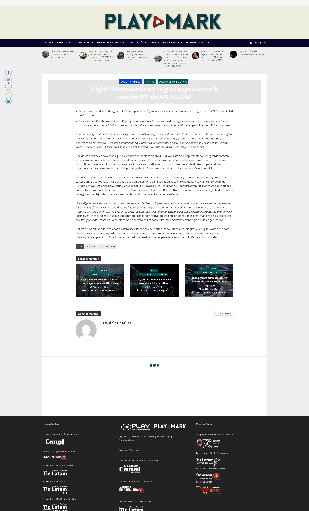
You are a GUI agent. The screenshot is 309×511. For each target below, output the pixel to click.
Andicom (91, 246)
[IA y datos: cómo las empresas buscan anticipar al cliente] (233, 54)
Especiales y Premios (109, 42)
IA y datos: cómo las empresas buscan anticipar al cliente (251, 54)
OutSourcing (82, 42)
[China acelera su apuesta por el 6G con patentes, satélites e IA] (45, 54)
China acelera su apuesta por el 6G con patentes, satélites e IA (62, 54)
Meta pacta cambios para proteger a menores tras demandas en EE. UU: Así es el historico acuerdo (100, 55)
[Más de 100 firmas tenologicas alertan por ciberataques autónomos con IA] (120, 55)
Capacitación (136, 42)
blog (93, 270)
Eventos (62, 42)
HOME (104, 270)
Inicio (47, 42)
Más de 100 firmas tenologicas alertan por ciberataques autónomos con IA (138, 55)
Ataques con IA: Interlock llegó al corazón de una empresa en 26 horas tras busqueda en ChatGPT (213, 55)
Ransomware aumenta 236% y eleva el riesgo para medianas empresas (209, 281)
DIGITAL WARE (107, 246)
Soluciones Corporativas (173, 81)
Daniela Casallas (165, 103)
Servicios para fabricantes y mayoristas (175, 42)
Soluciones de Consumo (99, 274)
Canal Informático (130, 81)
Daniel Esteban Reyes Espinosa (99, 290)
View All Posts (224, 313)
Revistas (149, 81)
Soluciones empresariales (208, 272)
